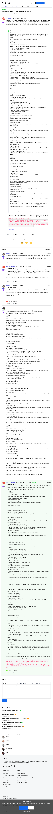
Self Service (5, 796)
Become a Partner (7, 784)
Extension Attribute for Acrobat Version (11, 722)
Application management (22, 780)
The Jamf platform (21, 773)
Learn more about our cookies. (26, 804)
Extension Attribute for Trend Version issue (12, 726)
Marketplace (6, 782)
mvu (7, 752)
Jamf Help (5, 773)
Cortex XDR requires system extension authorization (14, 718)
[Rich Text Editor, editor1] (26, 691)
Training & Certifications (8, 775)
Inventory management (22, 782)
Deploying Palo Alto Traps (8, 714)
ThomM (7, 744)
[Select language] (34, 3)
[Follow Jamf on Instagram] (11, 766)
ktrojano (7, 740)
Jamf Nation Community (8, 777)
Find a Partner (6, 786)
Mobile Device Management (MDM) (25, 777)
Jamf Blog (5, 780)
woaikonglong (9, 748)
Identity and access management (10, 798)
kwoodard (8, 18)
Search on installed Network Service (10, 710)
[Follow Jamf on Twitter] (3, 766)
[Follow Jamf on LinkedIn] (6, 766)
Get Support (8, 6)
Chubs (7, 736)
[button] (3, 3)
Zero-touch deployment (22, 775)
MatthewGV (9, 253)
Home (2, 6)
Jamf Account (6, 789)
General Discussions (16, 6)
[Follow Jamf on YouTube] (9, 766)
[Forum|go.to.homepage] (8, 3)
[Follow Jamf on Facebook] (14, 766)
